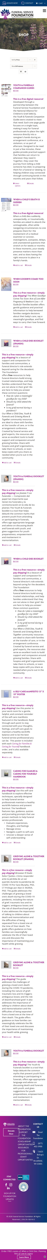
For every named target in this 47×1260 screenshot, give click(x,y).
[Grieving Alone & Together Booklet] (6, 965)
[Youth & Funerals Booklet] (6, 1053)
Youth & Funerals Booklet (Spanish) (28, 478)
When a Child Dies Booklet (28, 558)
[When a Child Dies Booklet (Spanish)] (6, 343)
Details (31, 183)
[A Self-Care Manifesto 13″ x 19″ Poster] (6, 694)
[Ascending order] (35, 60)
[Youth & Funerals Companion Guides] (6, 90)
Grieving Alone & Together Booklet (28, 964)
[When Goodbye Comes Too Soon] (6, 284)
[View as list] (25, 71)
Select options (17, 184)
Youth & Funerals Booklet (28, 1050)
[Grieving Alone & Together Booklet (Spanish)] (6, 859)
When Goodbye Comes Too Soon (28, 280)
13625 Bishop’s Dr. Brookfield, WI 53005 (39, 1157)
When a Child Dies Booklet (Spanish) (28, 342)
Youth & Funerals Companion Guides (23, 86)
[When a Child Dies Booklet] (6, 561)
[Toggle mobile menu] (45, 10)
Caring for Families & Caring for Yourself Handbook (25, 773)
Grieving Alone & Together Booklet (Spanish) (28, 858)
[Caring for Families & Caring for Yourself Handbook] (6, 773)
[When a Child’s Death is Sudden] (6, 204)
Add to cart (19, 265)
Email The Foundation (38, 1135)
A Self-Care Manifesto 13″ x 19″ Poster (28, 693)
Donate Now (11, 1132)
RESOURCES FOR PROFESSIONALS (25, 1150)
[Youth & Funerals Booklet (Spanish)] (6, 479)
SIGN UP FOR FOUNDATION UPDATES (9, 1196)
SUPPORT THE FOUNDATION (24, 1135)
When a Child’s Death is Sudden (26, 201)
